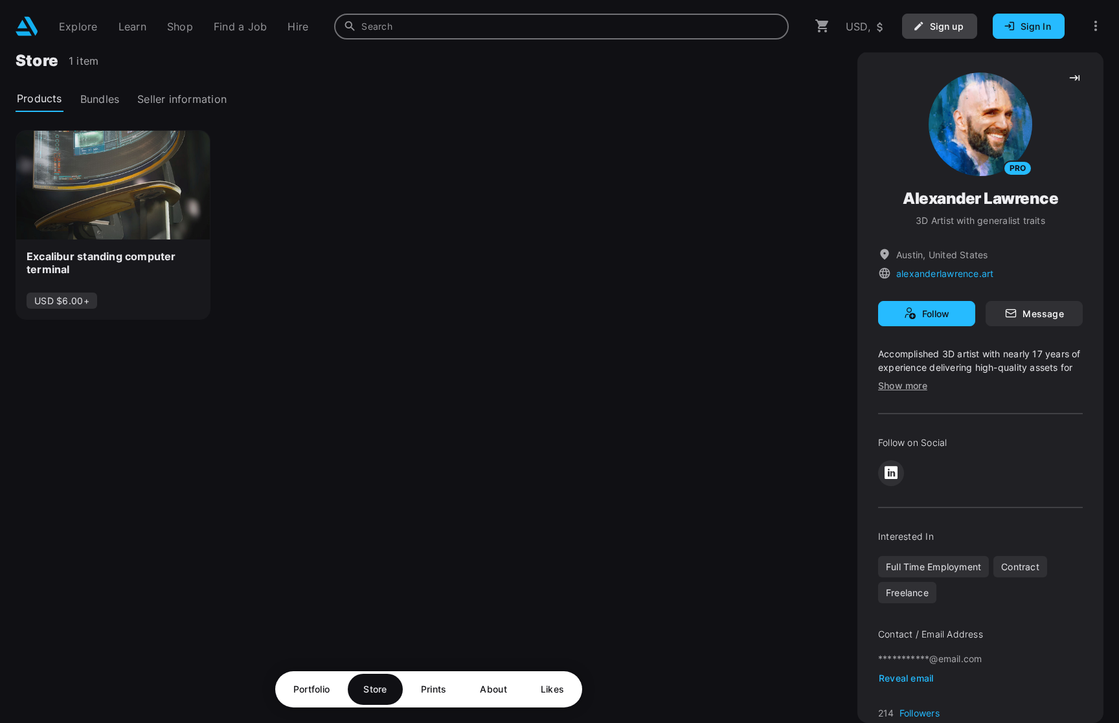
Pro (1018, 168)
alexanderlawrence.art (944, 273)
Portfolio (311, 689)
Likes (552, 689)
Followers (919, 712)
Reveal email (906, 678)
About (493, 689)
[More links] (1095, 26)
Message (1043, 313)
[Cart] (822, 26)
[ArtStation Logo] (27, 26)
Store (375, 689)
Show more (902, 385)
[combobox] (561, 26)
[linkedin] (891, 473)
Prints (434, 689)
